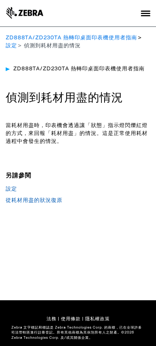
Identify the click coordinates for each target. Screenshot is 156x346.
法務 (51, 319)
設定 (11, 45)
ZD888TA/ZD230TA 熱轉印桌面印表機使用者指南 (71, 37)
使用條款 (71, 319)
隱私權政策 (97, 319)
